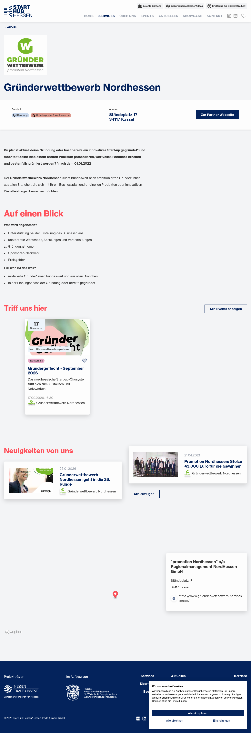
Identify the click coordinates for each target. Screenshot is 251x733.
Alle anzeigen (144, 494)
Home (89, 16)
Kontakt (215, 16)
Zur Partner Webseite (217, 115)
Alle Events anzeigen (226, 309)
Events (147, 16)
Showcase (192, 16)
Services (106, 16)
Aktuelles (168, 16)
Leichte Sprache (152, 6)
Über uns (127, 16)
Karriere (240, 676)
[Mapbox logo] (13, 632)
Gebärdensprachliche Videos (187, 6)
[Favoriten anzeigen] (244, 16)
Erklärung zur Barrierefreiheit (229, 6)
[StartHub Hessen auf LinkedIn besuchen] (234, 16)
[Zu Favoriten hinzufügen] (84, 361)
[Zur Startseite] (18, 11)
